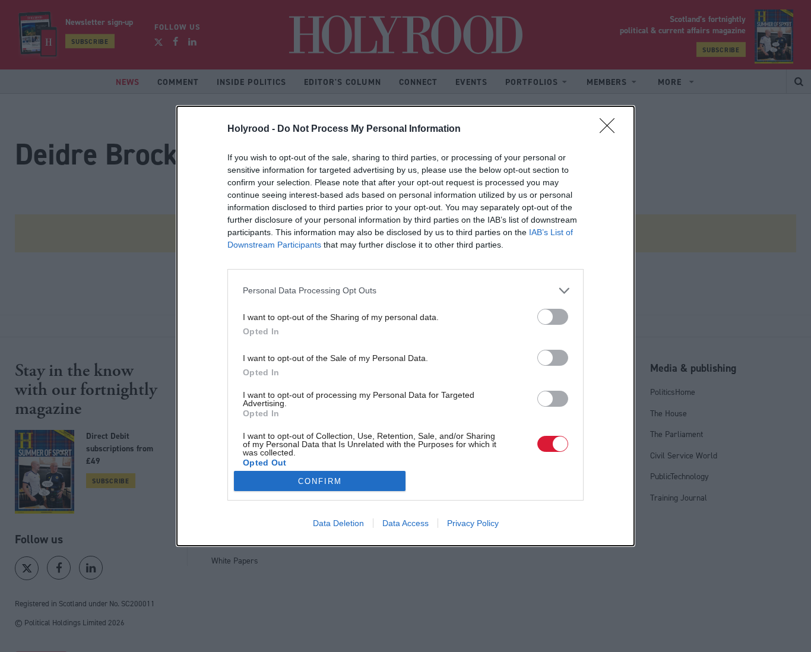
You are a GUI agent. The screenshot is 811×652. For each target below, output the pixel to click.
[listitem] (405, 290)
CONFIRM (320, 481)
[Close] (611, 129)
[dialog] (405, 326)
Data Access (405, 523)
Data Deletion (338, 523)
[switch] (552, 317)
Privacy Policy (473, 523)
